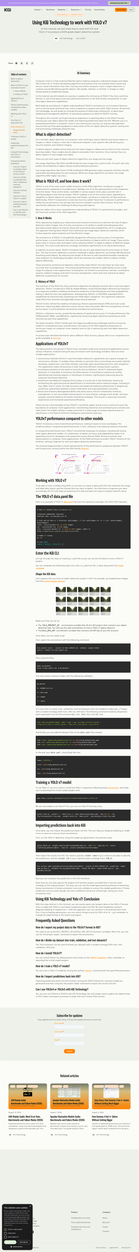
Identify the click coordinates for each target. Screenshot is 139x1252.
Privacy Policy (8, 1225)
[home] (7, 9)
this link (57, 338)
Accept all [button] (10, 1242)
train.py (88, 971)
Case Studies (99, 10)
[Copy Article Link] (32, 63)
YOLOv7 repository (98, 958)
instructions (113, 788)
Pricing (88, 10)
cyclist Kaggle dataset (54, 581)
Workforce (50, 10)
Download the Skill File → (119, 3)
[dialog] (17, 1227)
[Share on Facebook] (16, 63)
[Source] (85, 448)
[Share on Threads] (22, 63)
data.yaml (68, 502)
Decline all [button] (24, 1242)
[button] (38, 10)
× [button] (30, 1206)
